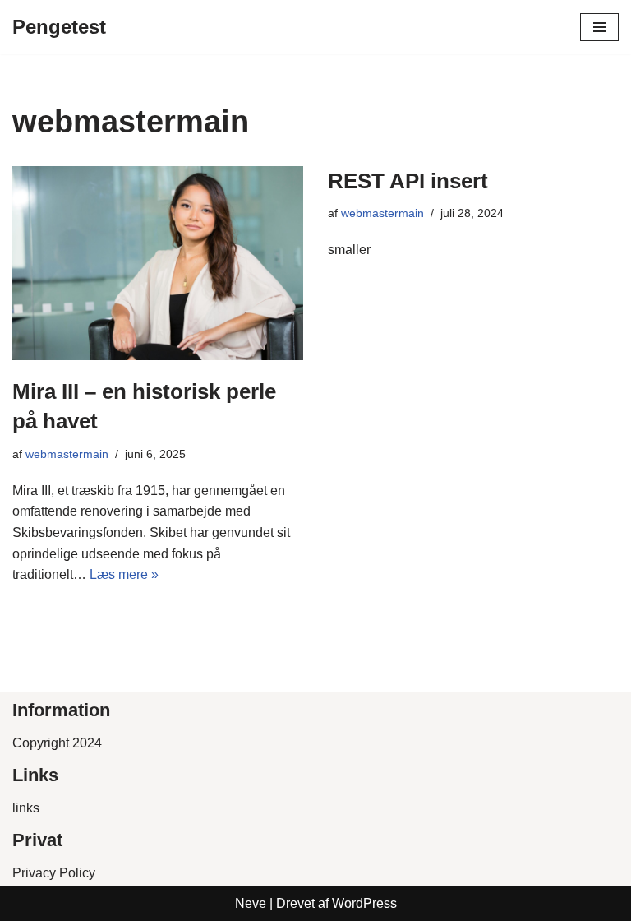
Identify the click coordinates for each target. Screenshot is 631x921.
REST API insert (408, 181)
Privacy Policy (53, 873)
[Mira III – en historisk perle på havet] (157, 263)
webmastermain (66, 453)
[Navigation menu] (599, 27)
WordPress (364, 903)
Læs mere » (124, 574)
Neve (250, 903)
